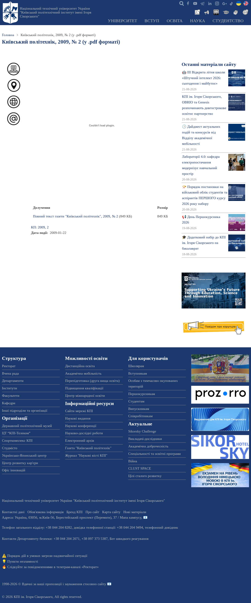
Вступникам (137, 373)
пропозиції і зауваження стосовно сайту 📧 (78, 584)
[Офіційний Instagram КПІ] (217, 3)
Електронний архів (79, 440)
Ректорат (8, 366)
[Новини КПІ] (196, 11)
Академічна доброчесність (148, 446)
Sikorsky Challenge (142, 431)
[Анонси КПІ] (206, 11)
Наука (197, 20)
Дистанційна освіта (80, 366)
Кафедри (8, 403)
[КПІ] (239, 3)
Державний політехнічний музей (27, 426)
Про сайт (92, 512)
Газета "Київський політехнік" (88, 448)
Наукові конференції (80, 426)
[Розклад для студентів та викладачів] (215, 11)
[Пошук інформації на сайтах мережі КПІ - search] (180, 3)
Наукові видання (77, 418)
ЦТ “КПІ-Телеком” (16, 433)
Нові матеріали (134, 512)
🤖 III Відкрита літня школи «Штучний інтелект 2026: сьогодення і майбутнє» (203, 78)
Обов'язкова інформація (45, 512)
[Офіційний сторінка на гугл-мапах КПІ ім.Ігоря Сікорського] (224, 3)
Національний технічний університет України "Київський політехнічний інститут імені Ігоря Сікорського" (55, 12)
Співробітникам (140, 416)
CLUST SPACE (139, 468)
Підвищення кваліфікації (84, 388)
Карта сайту (111, 512)
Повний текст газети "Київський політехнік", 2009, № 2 (75, 216)
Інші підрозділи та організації (24, 410)
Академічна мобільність (83, 373)
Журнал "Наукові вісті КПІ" (86, 455)
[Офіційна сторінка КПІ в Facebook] (188, 3)
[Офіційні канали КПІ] (202, 3)
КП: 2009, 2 (40, 227)
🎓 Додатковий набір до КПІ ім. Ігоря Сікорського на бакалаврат (204, 243)
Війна (132, 461)
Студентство (228, 20)
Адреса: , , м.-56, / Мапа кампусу (71, 517)
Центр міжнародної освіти (85, 396)
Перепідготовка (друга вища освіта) (92, 381)
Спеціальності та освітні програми (154, 454)
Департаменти (13, 381)
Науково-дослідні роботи (84, 433)
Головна (8, 35)
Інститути (9, 388)
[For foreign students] (244, 11)
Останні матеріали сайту (209, 64)
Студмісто (9, 448)
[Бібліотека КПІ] (235, 11)
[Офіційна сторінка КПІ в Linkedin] (209, 3)
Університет (122, 20)
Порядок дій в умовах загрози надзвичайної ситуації (47, 556)
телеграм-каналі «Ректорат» (77, 567)
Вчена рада (10, 373)
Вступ (152, 20)
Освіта (175, 20)
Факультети (10, 396)
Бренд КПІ (74, 512)
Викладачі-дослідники (145, 439)
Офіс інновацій (13, 470)
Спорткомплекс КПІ (17, 440)
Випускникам (138, 409)
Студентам (136, 401)
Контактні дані (13, 512)
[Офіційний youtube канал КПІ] (195, 3)
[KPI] (246, 3)
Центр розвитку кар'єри (20, 463)
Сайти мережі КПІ (79, 411)
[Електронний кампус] (225, 11)
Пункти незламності (22, 561)
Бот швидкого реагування (129, 539)
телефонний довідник (161, 527)
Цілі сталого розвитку (145, 476)
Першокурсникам (141, 394)
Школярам (136, 366)
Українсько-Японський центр (24, 455)
